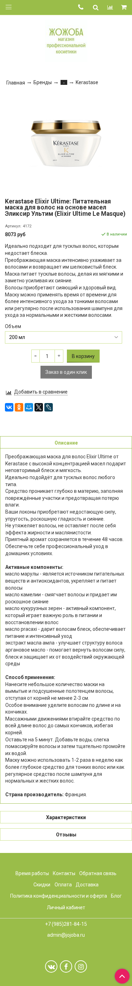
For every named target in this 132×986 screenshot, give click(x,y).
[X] (38, 407)
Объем (13, 326)
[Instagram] (81, 966)
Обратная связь (98, 873)
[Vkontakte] (51, 966)
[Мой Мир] (29, 407)
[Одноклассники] (19, 407)
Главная (15, 83)
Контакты (64, 873)
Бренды (42, 82)
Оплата (63, 884)
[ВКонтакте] (9, 407)
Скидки (41, 884)
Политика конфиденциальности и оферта (58, 896)
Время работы (32, 873)
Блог (116, 896)
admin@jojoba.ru (66, 935)
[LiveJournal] (48, 407)
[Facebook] (66, 966)
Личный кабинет (66, 907)
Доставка (87, 884)
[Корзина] (124, 7)
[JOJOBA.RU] (66, 40)
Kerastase (87, 82)
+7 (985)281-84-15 (66, 924)
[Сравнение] (110, 7)
